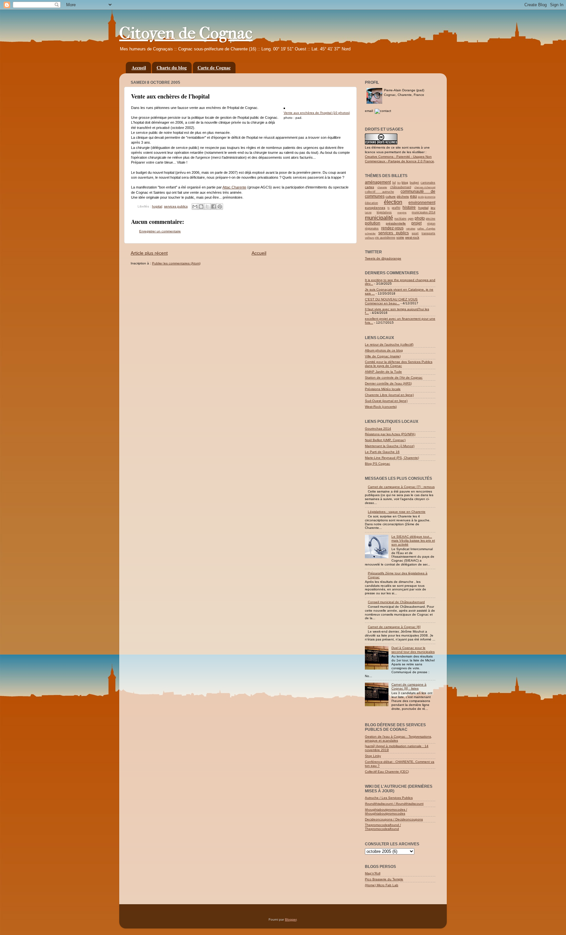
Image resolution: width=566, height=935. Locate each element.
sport (415, 233)
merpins (401, 212)
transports (428, 233)
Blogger (290, 919)
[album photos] (284, 108)
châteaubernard (400, 187)
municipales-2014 (423, 212)
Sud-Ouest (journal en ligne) (386, 401)
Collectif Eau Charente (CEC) (387, 771)
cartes (369, 187)
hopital (157, 206)
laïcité (368, 212)
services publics (176, 206)
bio (399, 182)
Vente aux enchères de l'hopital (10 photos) (317, 113)
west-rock (412, 237)
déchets (403, 196)
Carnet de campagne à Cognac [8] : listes (408, 686)
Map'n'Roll (372, 873)
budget (414, 182)
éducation (371, 203)
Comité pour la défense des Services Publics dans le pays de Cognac (398, 364)
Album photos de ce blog (384, 350)
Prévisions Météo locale (383, 389)
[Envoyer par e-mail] (195, 206)
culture (391, 196)
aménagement (378, 182)
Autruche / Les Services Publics (389, 798)
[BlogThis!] (201, 206)
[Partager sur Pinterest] (220, 206)
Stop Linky (373, 756)
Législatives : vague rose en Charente (396, 511)
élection (393, 202)
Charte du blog (172, 67)
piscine (430, 218)
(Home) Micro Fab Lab (381, 885)
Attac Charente (234, 187)
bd (394, 182)
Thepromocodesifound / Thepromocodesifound (383, 827)
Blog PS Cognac (377, 463)
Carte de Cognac (214, 67)
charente (382, 187)
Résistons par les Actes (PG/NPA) (390, 434)
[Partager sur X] (207, 206)
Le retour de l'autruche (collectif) (389, 344)
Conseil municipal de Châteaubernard (396, 602)
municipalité (379, 218)
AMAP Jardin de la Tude (383, 371)
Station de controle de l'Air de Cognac (394, 377)
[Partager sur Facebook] (213, 206)
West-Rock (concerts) (381, 406)
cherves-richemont (424, 187)
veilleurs (369, 237)
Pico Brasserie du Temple (384, 879)
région (431, 223)
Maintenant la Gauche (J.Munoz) (389, 446)
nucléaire (400, 218)
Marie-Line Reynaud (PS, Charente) (392, 457)
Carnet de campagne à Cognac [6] (394, 627)
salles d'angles (426, 228)
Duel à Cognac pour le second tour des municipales (413, 650)
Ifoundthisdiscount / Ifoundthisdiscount (394, 803)
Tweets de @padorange (383, 258)
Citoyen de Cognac (186, 33)
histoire (409, 207)
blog (405, 182)
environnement (421, 202)
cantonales (428, 182)
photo (420, 218)
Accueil (139, 67)
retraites (410, 228)
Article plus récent (149, 253)
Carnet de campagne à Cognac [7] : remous (401, 487)
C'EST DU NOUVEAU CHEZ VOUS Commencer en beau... (391, 301)
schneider (370, 233)
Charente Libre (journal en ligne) (389, 395)
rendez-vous (392, 228)
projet (416, 223)
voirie (400, 237)
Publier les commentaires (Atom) (176, 263)
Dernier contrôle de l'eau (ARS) (388, 383)
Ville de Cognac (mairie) (383, 356)
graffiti (396, 207)
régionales (372, 228)
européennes (375, 207)
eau (413, 196)
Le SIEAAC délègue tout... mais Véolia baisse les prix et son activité (413, 540)
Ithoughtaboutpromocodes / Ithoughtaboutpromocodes (386, 811)
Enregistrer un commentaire (160, 231)
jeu (433, 207)
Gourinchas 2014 (378, 428)
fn (388, 208)
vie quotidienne (385, 237)
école (421, 196)
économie (429, 196)
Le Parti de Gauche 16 (382, 452)
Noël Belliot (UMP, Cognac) (385, 440)
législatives (384, 212)
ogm (411, 218)
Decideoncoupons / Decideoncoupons (394, 819)
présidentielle (396, 223)
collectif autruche (379, 191)
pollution (372, 223)
